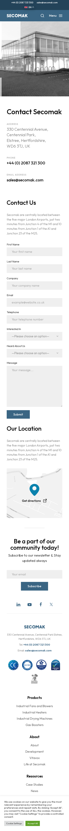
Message (12, 362)
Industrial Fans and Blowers (34, 706)
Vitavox (34, 758)
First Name (13, 244)
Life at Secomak (34, 764)
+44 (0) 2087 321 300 (22, 2)
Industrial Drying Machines (34, 718)
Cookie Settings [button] (14, 823)
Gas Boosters (35, 725)
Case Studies (34, 784)
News (34, 791)
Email (10, 295)
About (34, 745)
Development (34, 751)
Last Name (13, 261)
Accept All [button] (32, 823)
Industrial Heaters (34, 712)
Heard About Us (16, 346)
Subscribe (34, 586)
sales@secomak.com (47, 2)
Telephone (13, 312)
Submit (18, 414)
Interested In (14, 329)
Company (12, 278)
